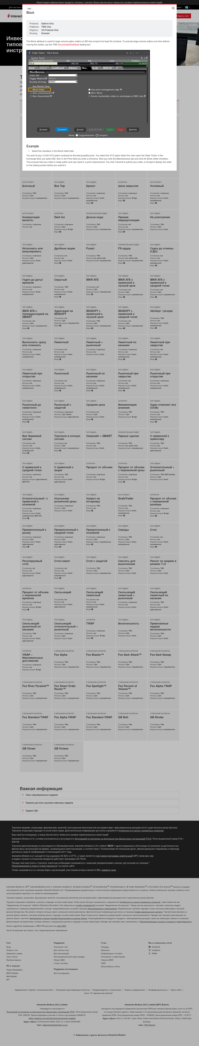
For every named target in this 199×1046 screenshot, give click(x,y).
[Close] (173, 8)
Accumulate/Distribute (68, 44)
